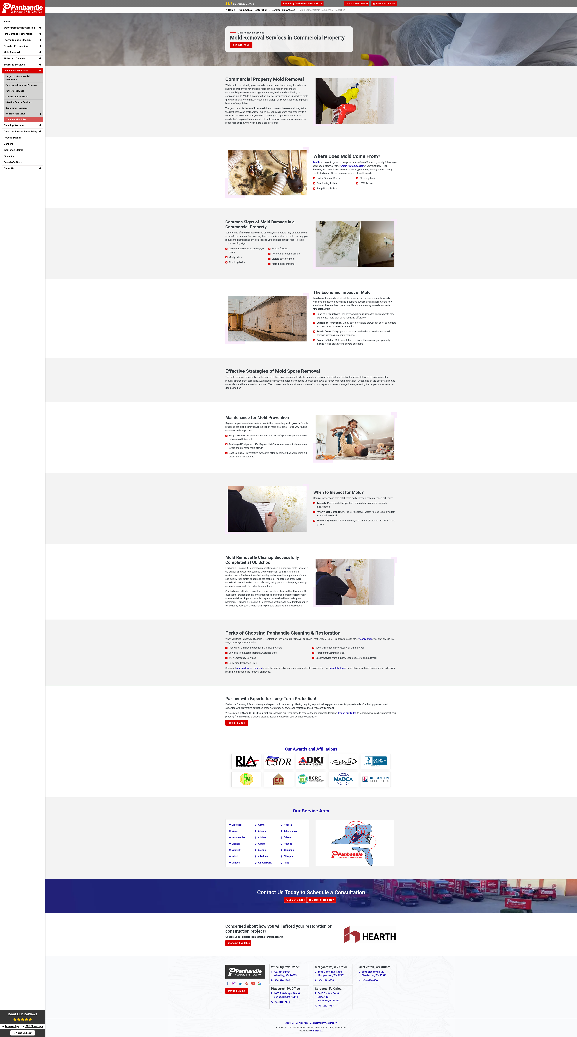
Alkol (235, 856)
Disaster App (12, 1026)
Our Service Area (311, 811)
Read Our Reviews (22, 1014)
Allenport (289, 856)
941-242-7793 (326, 1005)
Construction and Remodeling (20, 131)
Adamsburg (290, 831)
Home (231, 10)
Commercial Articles (283, 10)
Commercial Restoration (253, 10)
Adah (235, 831)
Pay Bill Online (236, 991)
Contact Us (315, 1023)
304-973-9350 (370, 980)
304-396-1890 (282, 980)
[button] (40, 27)
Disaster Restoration (16, 46)
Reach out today (347, 713)
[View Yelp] (246, 983)
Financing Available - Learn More (302, 3)
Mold (316, 162)
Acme (261, 824)
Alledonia (263, 856)
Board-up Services (14, 64)
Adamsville (238, 837)
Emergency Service (239, 4)
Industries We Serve (15, 114)
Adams (262, 831)
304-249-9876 (326, 980)
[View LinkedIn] (240, 983)
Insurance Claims (13, 150)
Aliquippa (289, 850)
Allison (236, 862)
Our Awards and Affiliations (311, 749)
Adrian (236, 843)
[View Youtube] (253, 983)
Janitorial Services (14, 91)
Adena (287, 837)
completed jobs (337, 668)
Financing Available (238, 943)
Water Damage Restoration (19, 27)
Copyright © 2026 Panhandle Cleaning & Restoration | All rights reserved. (312, 1027)
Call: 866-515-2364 (357, 3)
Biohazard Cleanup (14, 58)
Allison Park (265, 862)
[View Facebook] (227, 983)
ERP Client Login (34, 1026)
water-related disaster (352, 165)
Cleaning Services (14, 125)
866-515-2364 (241, 45)
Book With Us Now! (385, 3)
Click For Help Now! (323, 899)
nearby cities (365, 639)
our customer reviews (249, 668)
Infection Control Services (18, 102)
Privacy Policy (329, 1023)
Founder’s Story (13, 162)
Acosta (288, 824)
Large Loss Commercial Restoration (17, 78)
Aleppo (262, 850)
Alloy (286, 862)
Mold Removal (12, 52)
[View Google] (259, 983)
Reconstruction (12, 137)
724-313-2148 (282, 1002)
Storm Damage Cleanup (17, 40)
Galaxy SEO (316, 1030)
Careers (8, 143)
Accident (237, 824)
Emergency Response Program (21, 85)
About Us (290, 1023)
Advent (288, 843)
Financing (9, 156)
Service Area (302, 1023)
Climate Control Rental (16, 96)
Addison (262, 837)
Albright (236, 850)
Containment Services (16, 108)
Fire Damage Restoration (18, 33)
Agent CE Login (23, 1033)
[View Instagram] (234, 983)
